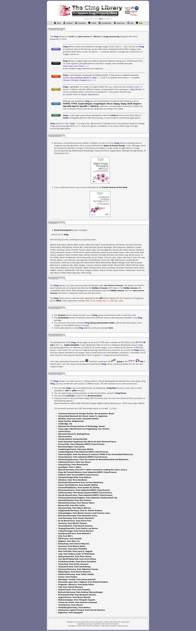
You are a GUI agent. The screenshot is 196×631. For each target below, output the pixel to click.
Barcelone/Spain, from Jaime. (71, 446)
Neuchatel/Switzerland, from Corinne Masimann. (81, 482)
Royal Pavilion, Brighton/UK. (71, 421)
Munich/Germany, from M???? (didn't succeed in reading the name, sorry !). (92, 469)
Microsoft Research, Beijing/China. (74, 434)
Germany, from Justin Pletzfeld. (72, 548)
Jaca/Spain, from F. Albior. (70, 467)
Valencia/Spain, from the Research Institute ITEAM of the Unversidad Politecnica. (95, 454)
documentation (95, 395)
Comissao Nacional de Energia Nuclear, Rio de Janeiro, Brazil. (86, 413)
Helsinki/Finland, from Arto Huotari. (75, 500)
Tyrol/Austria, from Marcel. (70, 605)
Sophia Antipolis (71, 345)
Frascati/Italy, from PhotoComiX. (73, 464)
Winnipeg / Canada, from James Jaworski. (77, 579)
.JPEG (74, 390)
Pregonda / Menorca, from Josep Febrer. (76, 584)
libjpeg (116, 103)
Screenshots (63, 317)
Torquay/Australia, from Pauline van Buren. (78, 528)
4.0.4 (100, 19)
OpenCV (75, 106)
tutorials (70, 395)
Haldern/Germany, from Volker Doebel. (76, 574)
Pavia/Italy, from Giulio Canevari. (73, 564)
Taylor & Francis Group (114, 145)
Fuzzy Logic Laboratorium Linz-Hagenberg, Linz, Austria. (84, 428)
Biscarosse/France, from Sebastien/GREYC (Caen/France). (84, 490)
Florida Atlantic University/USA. (72, 439)
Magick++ (137, 103)
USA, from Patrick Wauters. (70, 587)
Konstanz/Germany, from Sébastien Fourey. (78, 569)
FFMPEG (66, 103)
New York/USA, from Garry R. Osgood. (75, 551)
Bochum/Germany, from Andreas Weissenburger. (80, 592)
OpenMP (83, 106)
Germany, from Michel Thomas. (72, 523)
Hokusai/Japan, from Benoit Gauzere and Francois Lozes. (84, 513)
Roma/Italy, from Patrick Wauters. (74, 543)
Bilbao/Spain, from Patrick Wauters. (74, 571)
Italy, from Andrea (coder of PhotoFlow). (76, 554)
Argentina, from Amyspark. (70, 612)
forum (123, 393)
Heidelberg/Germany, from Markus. (74, 607)
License (99, 288)
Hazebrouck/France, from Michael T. (74, 533)
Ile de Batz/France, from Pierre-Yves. (75, 520)
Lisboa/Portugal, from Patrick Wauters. (76, 531)
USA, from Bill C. (65, 536)
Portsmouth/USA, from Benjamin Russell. (77, 594)
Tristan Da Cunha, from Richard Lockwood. (77, 602)
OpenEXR (67, 106)
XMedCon (94, 106)
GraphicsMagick (85, 103)
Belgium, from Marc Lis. (69, 541)
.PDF (67, 390)
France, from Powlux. (68, 576)
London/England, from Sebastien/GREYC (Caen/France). (83, 451)
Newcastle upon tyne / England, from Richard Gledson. (83, 582)
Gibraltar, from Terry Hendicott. (72, 480)
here (111, 328)
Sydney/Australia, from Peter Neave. (75, 556)
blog (66, 234)
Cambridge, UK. (65, 423)
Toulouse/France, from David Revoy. (74, 566)
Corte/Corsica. (64, 431)
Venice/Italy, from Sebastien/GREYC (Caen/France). (81, 444)
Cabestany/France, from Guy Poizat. (74, 462)
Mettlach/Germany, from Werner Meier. (76, 502)
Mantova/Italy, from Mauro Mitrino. (74, 508)
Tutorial (61, 315)
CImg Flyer (112, 388)
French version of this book (114, 187)
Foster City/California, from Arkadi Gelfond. (78, 485)
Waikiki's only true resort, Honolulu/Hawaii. (78, 418)
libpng (123, 103)
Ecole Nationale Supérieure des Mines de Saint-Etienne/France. (87, 441)
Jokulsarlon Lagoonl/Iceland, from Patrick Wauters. (81, 610)
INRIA (58, 300)
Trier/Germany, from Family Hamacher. (76, 518)
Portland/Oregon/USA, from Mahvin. (74, 477)
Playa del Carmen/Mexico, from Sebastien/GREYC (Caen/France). (87, 472)
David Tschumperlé (63, 230)
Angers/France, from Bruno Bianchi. (74, 597)
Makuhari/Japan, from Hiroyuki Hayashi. (77, 599)
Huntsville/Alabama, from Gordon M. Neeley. (79, 487)
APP (101, 298)
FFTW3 (74, 103)
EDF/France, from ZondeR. (70, 538)
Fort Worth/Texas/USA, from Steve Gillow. (77, 559)
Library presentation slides (102, 322)
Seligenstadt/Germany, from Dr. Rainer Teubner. (80, 510)
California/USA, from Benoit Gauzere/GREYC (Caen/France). (85, 492)
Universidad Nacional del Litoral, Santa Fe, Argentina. (83, 416)
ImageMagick (99, 103)
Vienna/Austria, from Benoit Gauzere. (75, 525)
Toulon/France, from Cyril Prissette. (74, 589)
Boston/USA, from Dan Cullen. (72, 505)
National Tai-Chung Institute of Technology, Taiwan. (82, 426)
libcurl (109, 103)
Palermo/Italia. (65, 436)
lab (141, 361)
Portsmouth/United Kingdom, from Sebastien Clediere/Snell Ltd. (87, 497)
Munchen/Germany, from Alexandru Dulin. (78, 515)
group (119, 361)
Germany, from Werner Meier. (72, 546)
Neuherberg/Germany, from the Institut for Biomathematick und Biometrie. (93, 459)
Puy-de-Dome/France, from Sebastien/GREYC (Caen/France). (85, 495)
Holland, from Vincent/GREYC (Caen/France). (78, 474)
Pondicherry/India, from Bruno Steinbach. (77, 561)
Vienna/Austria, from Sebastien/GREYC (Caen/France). (83, 457)
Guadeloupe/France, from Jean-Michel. (76, 449)
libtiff (129, 103)
